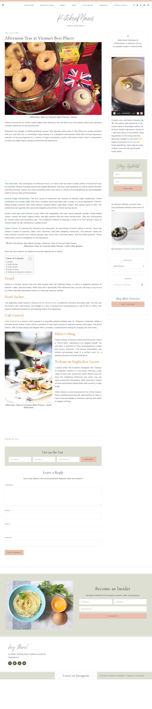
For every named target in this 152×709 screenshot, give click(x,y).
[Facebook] (134, 2)
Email (8, 524)
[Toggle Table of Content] (28, 259)
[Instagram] (144, 2)
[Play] (114, 113)
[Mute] (138, 113)
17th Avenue (139, 676)
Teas (6, 33)
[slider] (126, 113)
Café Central (13, 267)
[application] (127, 86)
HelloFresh (132, 142)
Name (8, 510)
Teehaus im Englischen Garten (19, 272)
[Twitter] (138, 2)
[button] (128, 86)
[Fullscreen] (141, 113)
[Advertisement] (53, 163)
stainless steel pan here (133, 249)
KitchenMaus (76, 19)
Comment (9, 485)
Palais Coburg (13, 269)
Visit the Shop (128, 304)
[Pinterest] (141, 2)
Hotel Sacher (13, 264)
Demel (10, 262)
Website (8, 537)
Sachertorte (50, 303)
